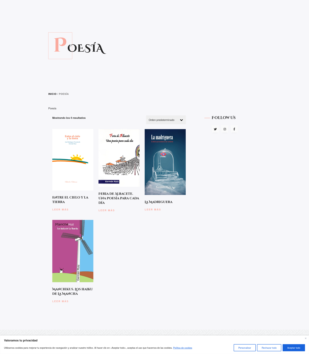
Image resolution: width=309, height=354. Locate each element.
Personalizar (244, 347)
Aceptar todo (293, 347)
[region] (154, 344)
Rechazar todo (269, 347)
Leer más (60, 209)
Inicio (52, 94)
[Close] (306, 338)
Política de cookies (182, 347)
